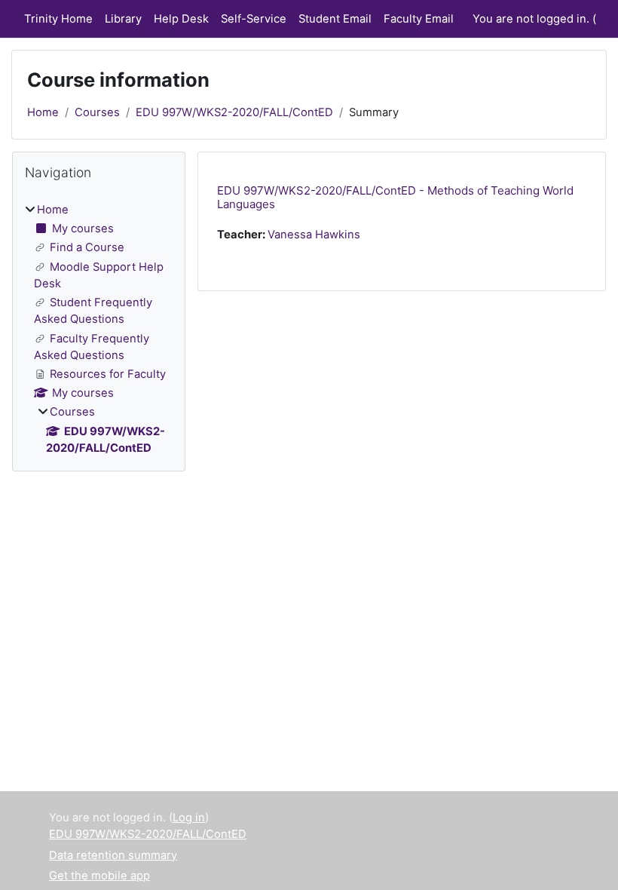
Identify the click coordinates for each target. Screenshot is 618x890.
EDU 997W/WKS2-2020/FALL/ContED (234, 112)
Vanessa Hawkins (314, 234)
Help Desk (181, 19)
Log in (189, 817)
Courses (97, 112)
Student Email (335, 19)
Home (43, 112)
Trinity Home (58, 19)
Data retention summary (113, 855)
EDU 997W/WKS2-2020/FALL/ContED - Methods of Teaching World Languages (395, 197)
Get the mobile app (99, 875)
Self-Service (253, 19)
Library (123, 19)
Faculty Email (419, 19)
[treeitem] (99, 328)
